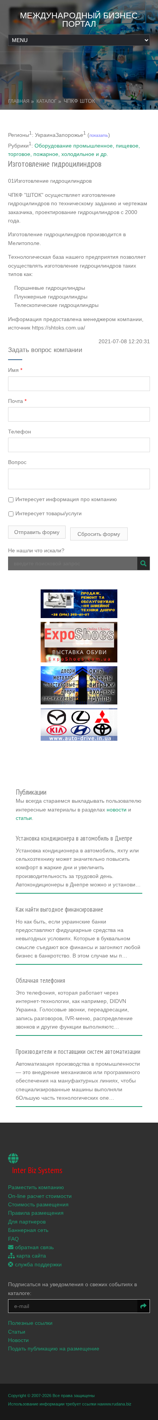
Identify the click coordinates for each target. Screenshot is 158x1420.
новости (117, 810)
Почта (17, 401)
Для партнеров (27, 1222)
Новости (18, 1340)
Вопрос (17, 462)
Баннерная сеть (28, 1230)
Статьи (16, 1332)
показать (98, 135)
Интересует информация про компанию (65, 499)
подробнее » (35, 887)
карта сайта (30, 1256)
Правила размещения (36, 1213)
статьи (24, 818)
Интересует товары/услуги (48, 513)
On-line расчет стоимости (40, 1196)
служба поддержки (37, 1264)
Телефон (19, 431)
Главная (19, 101)
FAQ (13, 1239)
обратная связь (33, 1247)
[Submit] (143, 563)
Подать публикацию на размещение (53, 1348)
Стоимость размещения (38, 1204)
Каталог (46, 101)
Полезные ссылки (30, 1323)
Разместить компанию (36, 1187)
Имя (15, 370)
